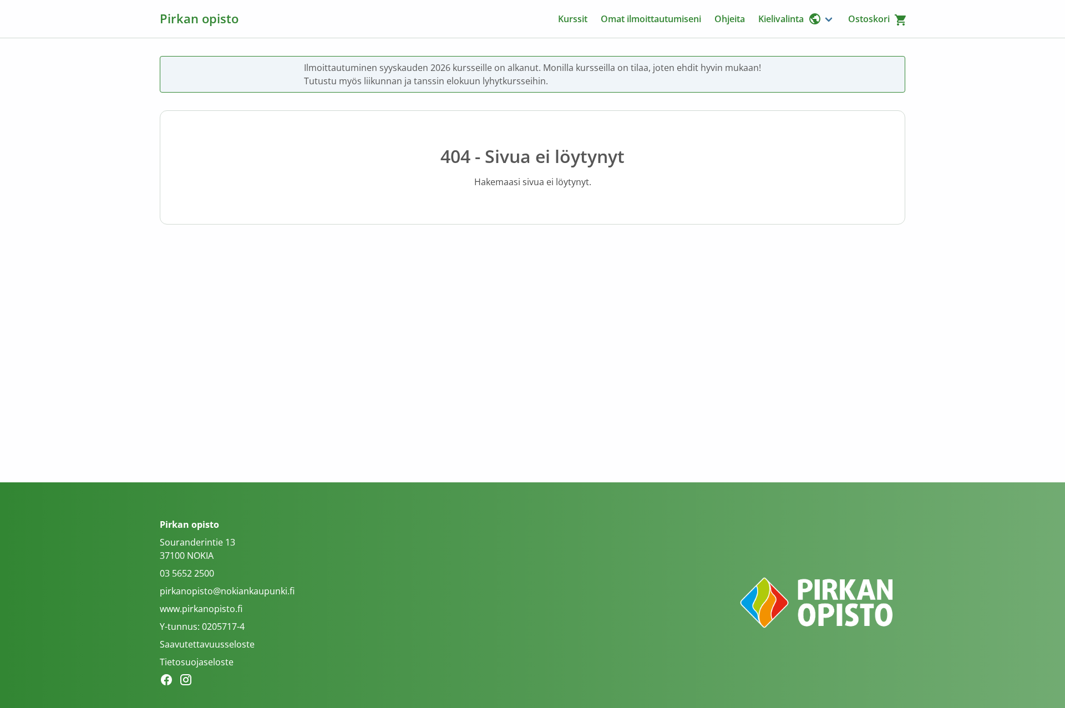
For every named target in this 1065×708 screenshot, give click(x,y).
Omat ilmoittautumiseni (651, 19)
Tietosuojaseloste (197, 662)
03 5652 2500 (187, 573)
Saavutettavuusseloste (207, 644)
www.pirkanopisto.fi (201, 609)
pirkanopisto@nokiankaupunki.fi (227, 591)
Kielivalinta (781, 19)
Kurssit (572, 19)
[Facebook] (169, 681)
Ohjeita (729, 19)
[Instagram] (189, 681)
